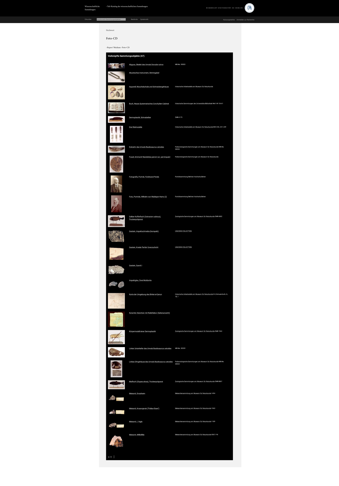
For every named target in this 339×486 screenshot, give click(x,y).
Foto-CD (126, 47)
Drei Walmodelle (135, 127)
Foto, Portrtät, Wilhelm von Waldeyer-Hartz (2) (148, 197)
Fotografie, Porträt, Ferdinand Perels (144, 177)
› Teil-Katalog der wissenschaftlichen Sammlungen (127, 6)
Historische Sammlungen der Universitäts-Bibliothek (193, 103)
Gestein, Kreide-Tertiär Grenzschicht (143, 247)
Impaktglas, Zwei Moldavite (140, 280)
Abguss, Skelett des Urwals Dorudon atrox (146, 64)
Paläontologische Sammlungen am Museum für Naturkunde (196, 147)
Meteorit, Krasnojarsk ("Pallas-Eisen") (144, 408)
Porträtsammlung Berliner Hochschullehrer (190, 177)
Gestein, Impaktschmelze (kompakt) (144, 231)
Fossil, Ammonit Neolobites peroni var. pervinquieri (149, 157)
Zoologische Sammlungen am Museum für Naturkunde (195, 216)
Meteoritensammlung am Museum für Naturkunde (193, 393)
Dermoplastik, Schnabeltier (140, 117)
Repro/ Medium (114, 47)
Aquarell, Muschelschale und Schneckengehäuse (149, 87)
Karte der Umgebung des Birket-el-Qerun (145, 294)
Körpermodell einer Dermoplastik (142, 331)
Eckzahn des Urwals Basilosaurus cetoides (146, 147)
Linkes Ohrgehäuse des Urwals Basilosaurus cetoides (151, 362)
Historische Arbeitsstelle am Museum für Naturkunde (194, 86)
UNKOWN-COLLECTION (183, 231)
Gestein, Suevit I (135, 265)
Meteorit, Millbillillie (136, 435)
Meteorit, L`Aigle (135, 422)
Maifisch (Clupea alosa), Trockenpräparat (146, 382)
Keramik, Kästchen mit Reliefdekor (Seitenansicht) (149, 313)
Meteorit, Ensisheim (137, 393)
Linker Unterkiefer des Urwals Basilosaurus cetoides (150, 348)
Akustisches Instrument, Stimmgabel (144, 73)
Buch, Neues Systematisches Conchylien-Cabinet (149, 104)
